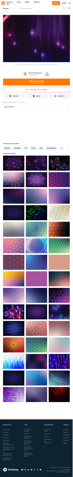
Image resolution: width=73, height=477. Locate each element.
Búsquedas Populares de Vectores (28, 441)
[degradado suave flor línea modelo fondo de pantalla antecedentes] (13, 294)
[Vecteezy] (3, 3)
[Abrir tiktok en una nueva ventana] (34, 469)
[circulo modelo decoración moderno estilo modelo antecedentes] (59, 344)
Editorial (36, 2)
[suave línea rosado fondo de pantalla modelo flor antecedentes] (13, 244)
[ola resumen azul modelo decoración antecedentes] (36, 377)
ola (26, 147)
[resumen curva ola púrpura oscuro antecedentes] (59, 310)
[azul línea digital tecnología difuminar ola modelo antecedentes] (13, 327)
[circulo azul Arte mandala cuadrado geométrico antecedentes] (13, 277)
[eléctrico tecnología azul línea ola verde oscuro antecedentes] (36, 211)
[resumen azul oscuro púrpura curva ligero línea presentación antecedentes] (13, 178)
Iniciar (64, 3)
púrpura (7, 147)
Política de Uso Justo (61, 472)
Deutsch (64, 437)
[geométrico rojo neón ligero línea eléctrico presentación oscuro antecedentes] (59, 393)
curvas (33, 147)
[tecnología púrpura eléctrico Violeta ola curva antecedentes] (13, 162)
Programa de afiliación (28, 436)
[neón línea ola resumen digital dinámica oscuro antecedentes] (59, 162)
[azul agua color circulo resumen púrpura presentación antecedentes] (36, 244)
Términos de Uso (64, 470)
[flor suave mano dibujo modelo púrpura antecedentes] (36, 195)
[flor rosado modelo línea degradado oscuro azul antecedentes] (36, 360)
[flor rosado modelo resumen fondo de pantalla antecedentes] (13, 261)
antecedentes (51, 147)
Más (7, 4)
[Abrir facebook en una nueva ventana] (22, 469)
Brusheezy (6, 428)
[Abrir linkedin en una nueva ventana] (28, 469)
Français (64, 439)
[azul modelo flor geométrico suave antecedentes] (36, 294)
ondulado (17, 147)
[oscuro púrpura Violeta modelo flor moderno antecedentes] (36, 310)
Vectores (9, 2)
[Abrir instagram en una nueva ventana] (25, 469)
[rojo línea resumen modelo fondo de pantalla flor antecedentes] (59, 228)
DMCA (26, 433)
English (64, 428)
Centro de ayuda (46, 429)
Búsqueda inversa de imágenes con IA (9, 448)
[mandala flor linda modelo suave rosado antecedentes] (36, 327)
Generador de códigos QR (7, 457)
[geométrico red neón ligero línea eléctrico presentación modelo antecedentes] (36, 393)
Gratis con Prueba (36, 82)
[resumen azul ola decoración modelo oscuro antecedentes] (13, 377)
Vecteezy (6, 431)
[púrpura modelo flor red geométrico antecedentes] (59, 294)
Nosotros (46, 435)
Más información (9, 106)
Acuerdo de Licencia (27, 429)
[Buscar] (64, 8)
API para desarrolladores (8, 443)
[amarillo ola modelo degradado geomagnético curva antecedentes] (59, 211)
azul (41, 147)
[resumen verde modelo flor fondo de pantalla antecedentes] (36, 344)
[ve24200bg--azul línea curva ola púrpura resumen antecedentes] (13, 211)
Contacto (46, 433)
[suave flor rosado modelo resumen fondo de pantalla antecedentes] (36, 277)
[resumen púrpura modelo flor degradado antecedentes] (59, 178)
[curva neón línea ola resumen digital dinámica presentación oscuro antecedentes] (13, 310)
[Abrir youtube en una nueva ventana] (40, 469)
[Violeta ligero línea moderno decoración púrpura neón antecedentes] (13, 393)
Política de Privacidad (63, 471)
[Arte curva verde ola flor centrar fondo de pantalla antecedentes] (36, 228)
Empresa (6, 437)
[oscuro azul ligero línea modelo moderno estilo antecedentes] (59, 377)
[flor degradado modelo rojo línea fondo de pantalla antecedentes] (59, 277)
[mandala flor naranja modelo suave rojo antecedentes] (13, 344)
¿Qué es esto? (21, 102)
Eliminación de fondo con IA (7, 453)
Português (65, 434)
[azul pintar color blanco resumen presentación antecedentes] (13, 360)
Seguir (47, 75)
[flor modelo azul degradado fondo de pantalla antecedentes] (36, 261)
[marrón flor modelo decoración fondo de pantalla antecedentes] (59, 261)
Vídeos (27, 2)
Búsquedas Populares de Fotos (28, 447)
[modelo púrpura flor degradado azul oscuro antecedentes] (13, 195)
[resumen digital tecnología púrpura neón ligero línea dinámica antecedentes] (59, 360)
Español (64, 431)
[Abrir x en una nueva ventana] (37, 469)
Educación (6, 439)
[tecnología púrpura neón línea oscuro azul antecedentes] (36, 162)
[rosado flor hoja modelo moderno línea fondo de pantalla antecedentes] (59, 327)
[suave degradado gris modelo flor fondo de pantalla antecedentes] (13, 228)
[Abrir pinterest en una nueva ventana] (31, 469)
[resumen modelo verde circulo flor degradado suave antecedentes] (59, 244)
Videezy (5, 434)
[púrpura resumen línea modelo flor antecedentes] (36, 178)
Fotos (18, 2)
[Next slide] (65, 147)
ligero (62, 147)
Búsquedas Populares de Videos (28, 453)
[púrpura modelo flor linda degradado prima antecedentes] (59, 195)
